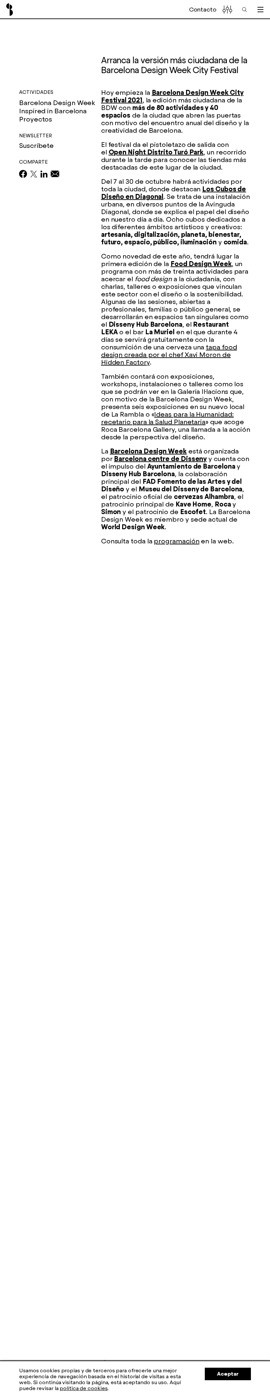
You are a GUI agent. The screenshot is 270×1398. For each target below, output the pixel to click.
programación (176, 541)
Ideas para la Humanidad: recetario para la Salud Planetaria (167, 418)
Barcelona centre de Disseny (160, 458)
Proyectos (35, 119)
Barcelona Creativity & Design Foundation (9, 9)
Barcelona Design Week (148, 451)
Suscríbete (36, 146)
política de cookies (83, 1388)
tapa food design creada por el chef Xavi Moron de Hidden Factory (169, 355)
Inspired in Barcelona (53, 111)
